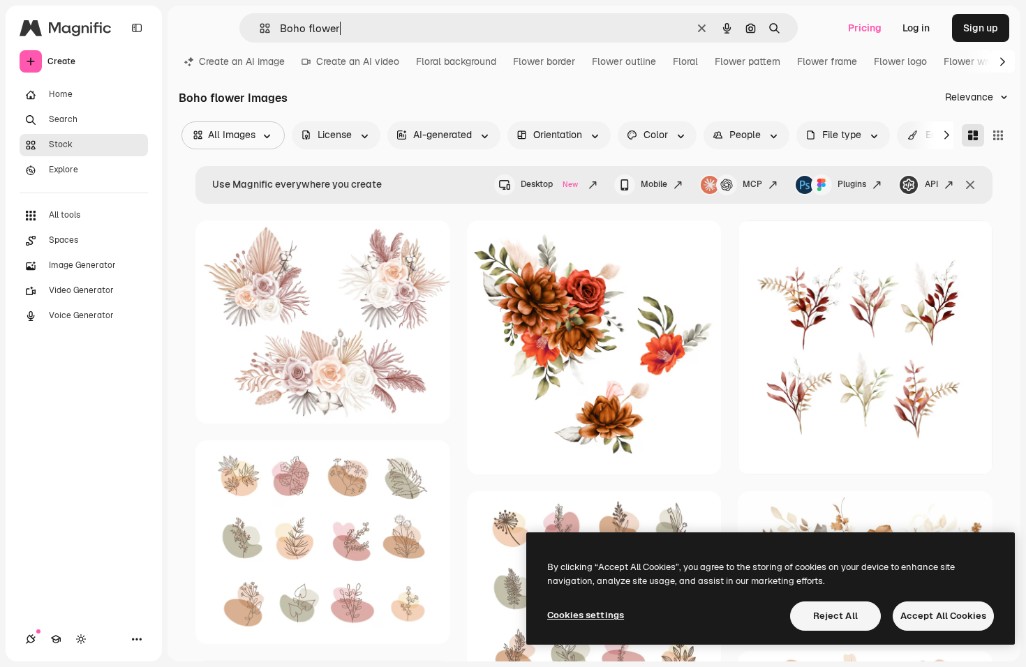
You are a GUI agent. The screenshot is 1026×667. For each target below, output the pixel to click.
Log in (916, 28)
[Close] (970, 184)
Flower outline (624, 61)
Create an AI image (242, 61)
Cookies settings (585, 615)
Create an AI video (357, 61)
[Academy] (56, 639)
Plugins (852, 184)
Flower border (544, 61)
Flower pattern (747, 61)
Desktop (549, 184)
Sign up (980, 28)
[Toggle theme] (81, 639)
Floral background (456, 61)
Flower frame (827, 61)
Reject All (835, 616)
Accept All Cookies (943, 616)
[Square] (998, 135)
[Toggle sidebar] (137, 28)
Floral (685, 61)
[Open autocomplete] (259, 28)
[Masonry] (973, 135)
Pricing (865, 28)
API (931, 184)
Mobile (654, 184)
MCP (752, 184)
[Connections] (31, 639)
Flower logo (900, 61)
